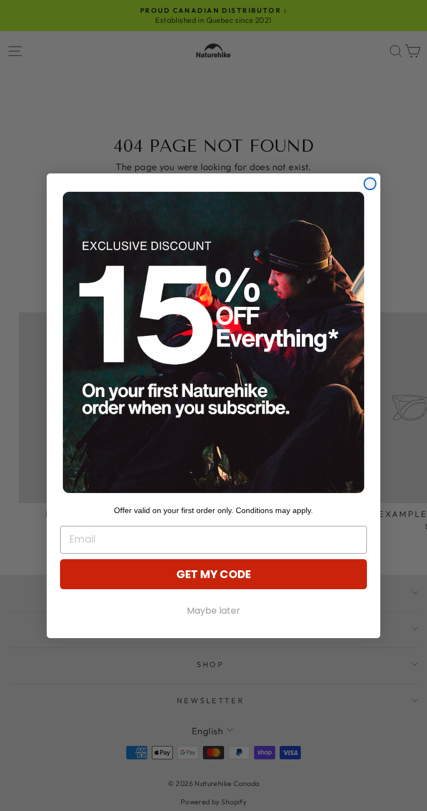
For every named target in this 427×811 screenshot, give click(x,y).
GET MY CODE (213, 574)
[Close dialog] (370, 184)
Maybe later (213, 610)
